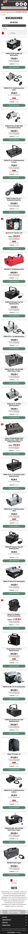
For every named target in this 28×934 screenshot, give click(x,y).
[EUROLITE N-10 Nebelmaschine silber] (14, 78)
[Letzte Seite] (8, 33)
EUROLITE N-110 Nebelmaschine (14, 336)
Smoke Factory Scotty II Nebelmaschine (14, 649)
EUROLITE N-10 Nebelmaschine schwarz (14, 791)
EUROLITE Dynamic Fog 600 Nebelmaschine (14, 548)
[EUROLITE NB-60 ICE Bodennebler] (14, 572)
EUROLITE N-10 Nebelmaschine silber (14, 89)
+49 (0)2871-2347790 (21, 12)
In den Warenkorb (14, 67)
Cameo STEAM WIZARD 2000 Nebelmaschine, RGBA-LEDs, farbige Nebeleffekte (14, 440)
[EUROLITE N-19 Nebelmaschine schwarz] (14, 151)
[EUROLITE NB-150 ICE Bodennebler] (14, 677)
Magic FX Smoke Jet (14, 754)
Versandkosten (17, 94)
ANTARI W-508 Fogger (14, 863)
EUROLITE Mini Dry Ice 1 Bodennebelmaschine (14, 199)
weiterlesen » (20, 906)
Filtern (6, 25)
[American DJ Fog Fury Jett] (14, 223)
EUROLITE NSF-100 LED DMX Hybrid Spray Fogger (14, 370)
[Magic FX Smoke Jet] (14, 744)
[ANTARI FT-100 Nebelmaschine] (14, 260)
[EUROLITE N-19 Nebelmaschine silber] (14, 499)
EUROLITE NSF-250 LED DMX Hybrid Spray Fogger (14, 829)
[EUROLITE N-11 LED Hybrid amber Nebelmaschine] (14, 465)
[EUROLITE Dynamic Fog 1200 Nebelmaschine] (14, 710)
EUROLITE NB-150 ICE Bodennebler (14, 687)
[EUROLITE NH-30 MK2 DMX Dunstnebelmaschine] (14, 116)
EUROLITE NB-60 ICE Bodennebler (14, 581)
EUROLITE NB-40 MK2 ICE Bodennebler (14, 54)
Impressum (18, 932)
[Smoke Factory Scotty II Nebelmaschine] (14, 639)
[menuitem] (7, 4)
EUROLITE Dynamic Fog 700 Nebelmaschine (14, 303)
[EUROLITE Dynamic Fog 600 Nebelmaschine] (14, 537)
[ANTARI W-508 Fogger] (14, 853)
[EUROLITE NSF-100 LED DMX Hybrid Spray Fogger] (14, 360)
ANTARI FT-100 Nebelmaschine (14, 269)
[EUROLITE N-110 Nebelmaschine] (14, 327)
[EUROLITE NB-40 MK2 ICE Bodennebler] (14, 44)
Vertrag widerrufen (11, 932)
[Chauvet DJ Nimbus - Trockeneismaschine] (14, 605)
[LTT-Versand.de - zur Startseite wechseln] (5, 2)
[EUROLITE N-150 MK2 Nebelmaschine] (14, 394)
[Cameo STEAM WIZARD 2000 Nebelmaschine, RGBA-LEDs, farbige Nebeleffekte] (14, 429)
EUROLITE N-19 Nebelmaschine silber (14, 510)
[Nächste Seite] (5, 33)
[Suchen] (25, 7)
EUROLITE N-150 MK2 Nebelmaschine (14, 404)
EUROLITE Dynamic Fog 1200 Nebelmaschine (14, 720)
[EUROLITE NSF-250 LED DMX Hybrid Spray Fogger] (14, 819)
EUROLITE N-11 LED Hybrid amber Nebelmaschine (14, 475)
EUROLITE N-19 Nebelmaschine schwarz (14, 161)
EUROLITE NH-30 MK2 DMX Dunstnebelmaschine (14, 127)
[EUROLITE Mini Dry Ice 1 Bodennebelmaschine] (14, 189)
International (17, 61)
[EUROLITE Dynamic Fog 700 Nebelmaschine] (14, 293)
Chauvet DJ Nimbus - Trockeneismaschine (14, 615)
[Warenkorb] (25, 4)
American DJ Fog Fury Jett (14, 233)
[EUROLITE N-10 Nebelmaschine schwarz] (14, 781)
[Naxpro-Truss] (14, 912)
